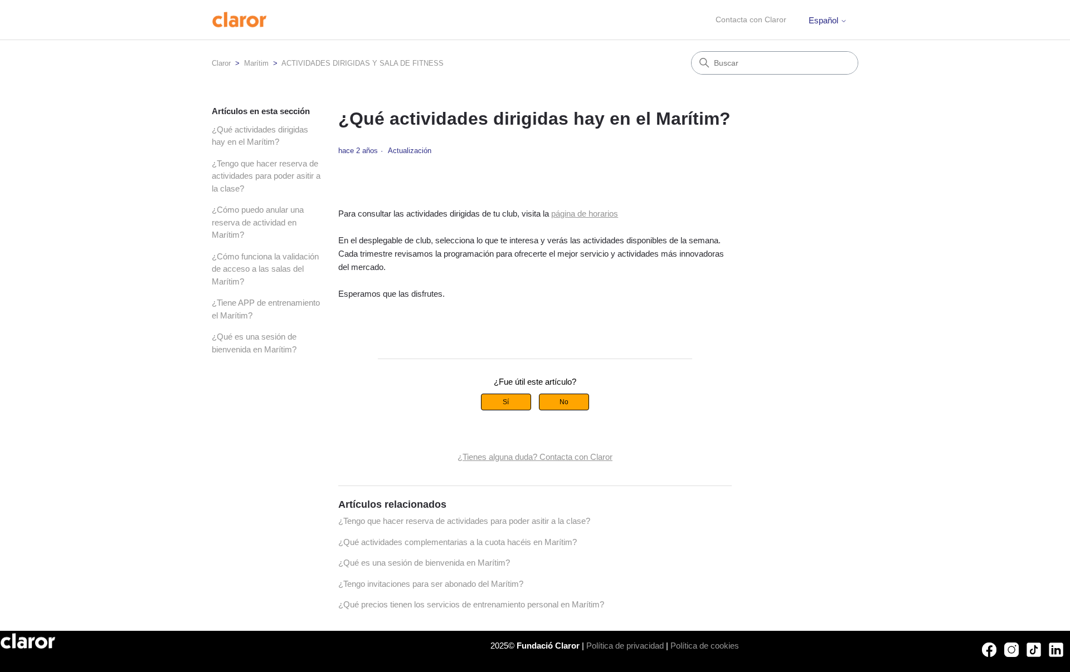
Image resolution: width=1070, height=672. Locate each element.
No (564, 402)
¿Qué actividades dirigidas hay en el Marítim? (260, 136)
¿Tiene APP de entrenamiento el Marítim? (266, 309)
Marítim (256, 63)
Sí (506, 402)
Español (824, 20)
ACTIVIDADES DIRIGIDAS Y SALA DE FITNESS (362, 63)
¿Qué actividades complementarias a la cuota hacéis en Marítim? (457, 542)
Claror (221, 63)
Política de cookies (704, 645)
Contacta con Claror (751, 19)
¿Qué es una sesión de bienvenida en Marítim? (254, 343)
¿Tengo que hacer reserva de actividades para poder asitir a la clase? (266, 176)
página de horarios (584, 213)
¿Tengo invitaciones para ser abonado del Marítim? (430, 583)
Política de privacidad (625, 645)
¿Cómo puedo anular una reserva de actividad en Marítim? (258, 222)
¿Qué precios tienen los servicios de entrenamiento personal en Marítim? (471, 604)
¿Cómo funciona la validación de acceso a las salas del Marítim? (265, 269)
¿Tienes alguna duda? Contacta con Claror (535, 457)
